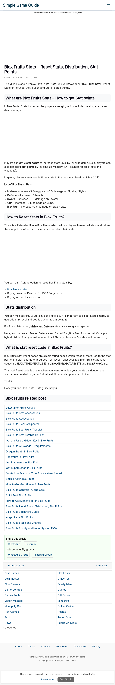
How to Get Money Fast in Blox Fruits (28, 500)
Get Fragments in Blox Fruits (23, 462)
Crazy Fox (63, 578)
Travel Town (65, 617)
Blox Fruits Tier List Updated (23, 424)
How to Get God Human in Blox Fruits (28, 484)
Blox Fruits (18, 77)
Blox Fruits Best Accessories (23, 413)
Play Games (11, 611)
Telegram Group (42, 554)
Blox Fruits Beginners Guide (22, 511)
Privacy (96, 646)
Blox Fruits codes (17, 289)
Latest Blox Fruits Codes (20, 407)
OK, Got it (66, 679)
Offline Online (66, 606)
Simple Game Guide (21, 5)
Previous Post (14, 565)
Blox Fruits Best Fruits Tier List (24, 429)
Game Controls (13, 589)
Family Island (65, 584)
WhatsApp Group (18, 554)
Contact (45, 646)
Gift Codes (64, 595)
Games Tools (12, 595)
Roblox (62, 611)
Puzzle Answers (67, 622)
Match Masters (13, 600)
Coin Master (11, 578)
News (7, 622)
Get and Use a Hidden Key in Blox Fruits (29, 440)
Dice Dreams (12, 584)
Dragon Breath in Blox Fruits (22, 451)
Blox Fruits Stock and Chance (23, 522)
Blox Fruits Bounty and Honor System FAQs (31, 528)
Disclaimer (62, 646)
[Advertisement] (57, 38)
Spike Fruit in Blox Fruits (20, 478)
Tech (7, 617)
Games (62, 589)
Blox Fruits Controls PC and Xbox (25, 489)
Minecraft (63, 600)
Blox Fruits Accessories (20, 418)
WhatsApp (14, 544)
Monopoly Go (12, 606)
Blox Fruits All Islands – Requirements (28, 445)
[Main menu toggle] (108, 5)
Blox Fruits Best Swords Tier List (25, 435)
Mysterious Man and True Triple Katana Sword (34, 473)
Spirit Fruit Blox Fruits (18, 495)
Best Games (11, 573)
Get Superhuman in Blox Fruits (24, 467)
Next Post (103, 565)
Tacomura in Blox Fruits (20, 456)
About (18, 646)
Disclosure (80, 646)
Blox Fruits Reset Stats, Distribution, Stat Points (34, 506)
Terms (31, 646)
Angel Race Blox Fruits (19, 517)
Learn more (48, 679)
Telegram (30, 544)
